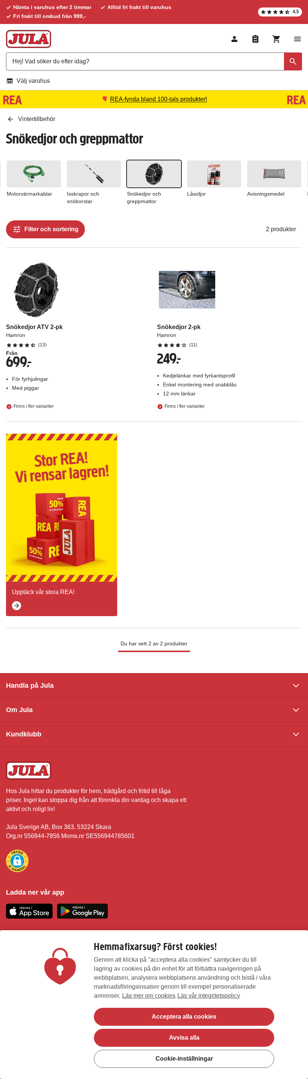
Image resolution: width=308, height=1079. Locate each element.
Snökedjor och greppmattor (144, 197)
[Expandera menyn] (297, 39)
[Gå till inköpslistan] (255, 39)
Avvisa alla (184, 1037)
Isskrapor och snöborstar (83, 197)
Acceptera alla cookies (184, 1016)
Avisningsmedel (265, 194)
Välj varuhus (33, 81)
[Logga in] (234, 39)
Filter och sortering (51, 229)
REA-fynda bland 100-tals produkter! (158, 99)
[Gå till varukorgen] (276, 39)
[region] (154, 1004)
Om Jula (19, 710)
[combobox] (154, 61)
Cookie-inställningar (184, 1058)
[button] (17, 861)
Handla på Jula (30, 685)
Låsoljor (196, 194)
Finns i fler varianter (34, 406)
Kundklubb (23, 734)
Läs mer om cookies (148, 995)
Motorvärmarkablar (29, 194)
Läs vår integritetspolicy (208, 995)
